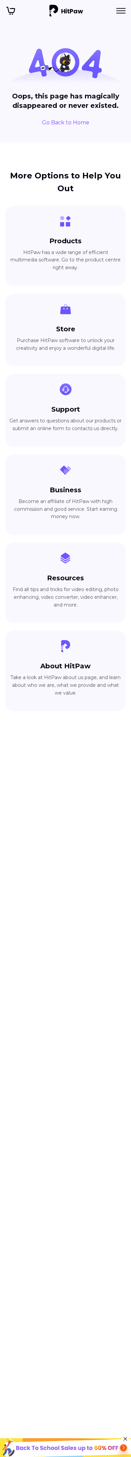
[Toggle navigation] (121, 10)
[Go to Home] (66, 11)
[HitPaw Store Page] (10, 10)
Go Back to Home (65, 122)
